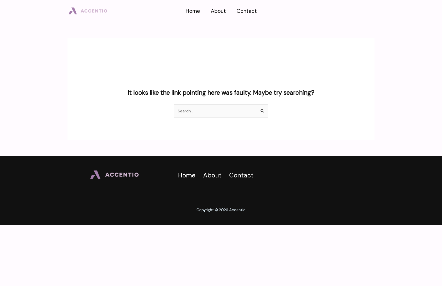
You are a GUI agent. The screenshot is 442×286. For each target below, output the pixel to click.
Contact (247, 11)
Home (192, 11)
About (218, 11)
